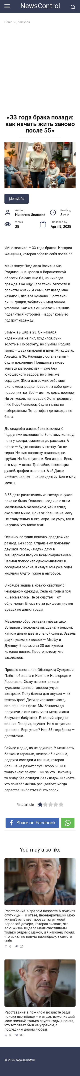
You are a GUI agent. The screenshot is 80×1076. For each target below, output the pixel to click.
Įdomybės (16, 199)
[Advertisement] (40, 69)
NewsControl (40, 6)
